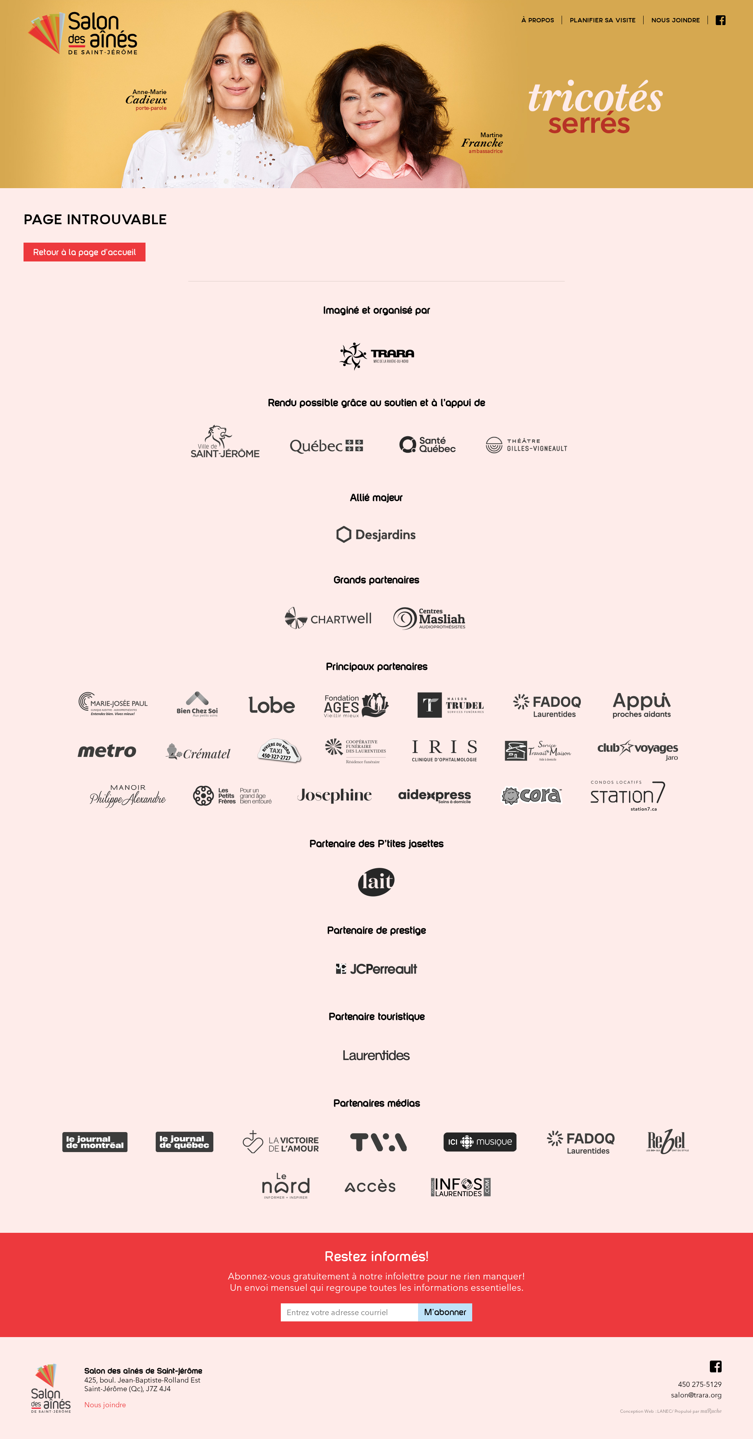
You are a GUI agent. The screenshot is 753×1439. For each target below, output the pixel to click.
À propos (537, 20)
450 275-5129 (700, 1384)
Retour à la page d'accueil (84, 252)
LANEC (664, 1411)
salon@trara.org (696, 1395)
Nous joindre (675, 20)
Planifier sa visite (603, 20)
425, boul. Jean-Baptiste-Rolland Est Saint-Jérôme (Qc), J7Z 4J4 (142, 1384)
